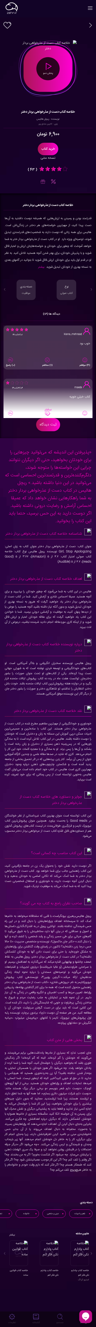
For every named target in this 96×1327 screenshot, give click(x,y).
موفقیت (26, 289)
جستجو (60, 1322)
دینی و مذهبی (53, 1213)
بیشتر (41, 267)
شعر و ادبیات (79, 1213)
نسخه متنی (48, 158)
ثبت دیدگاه (48, 425)
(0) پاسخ (10, 365)
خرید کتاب (48, 149)
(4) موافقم (84, 365)
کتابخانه (36, 1322)
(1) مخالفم (47, 365)
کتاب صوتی (66, 289)
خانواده (26, 1213)
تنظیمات (12, 1322)
